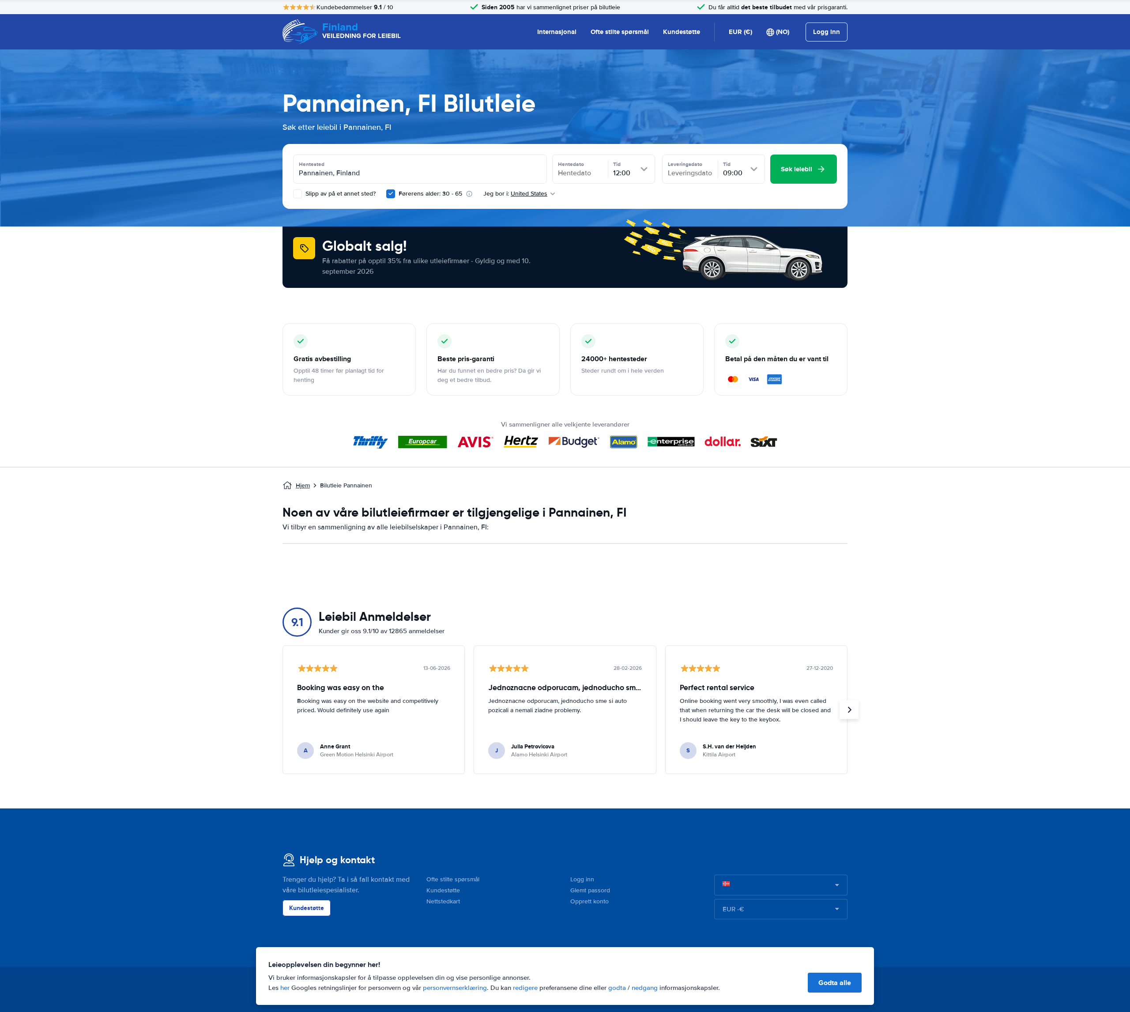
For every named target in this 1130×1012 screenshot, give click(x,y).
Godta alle (834, 983)
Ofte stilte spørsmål (620, 32)
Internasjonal (556, 32)
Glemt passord (590, 890)
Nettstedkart (443, 901)
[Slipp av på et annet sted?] (297, 193)
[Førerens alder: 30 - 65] (390, 193)
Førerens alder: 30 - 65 (430, 193)
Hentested (311, 164)
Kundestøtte (681, 32)
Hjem (303, 485)
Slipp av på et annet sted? (339, 193)
